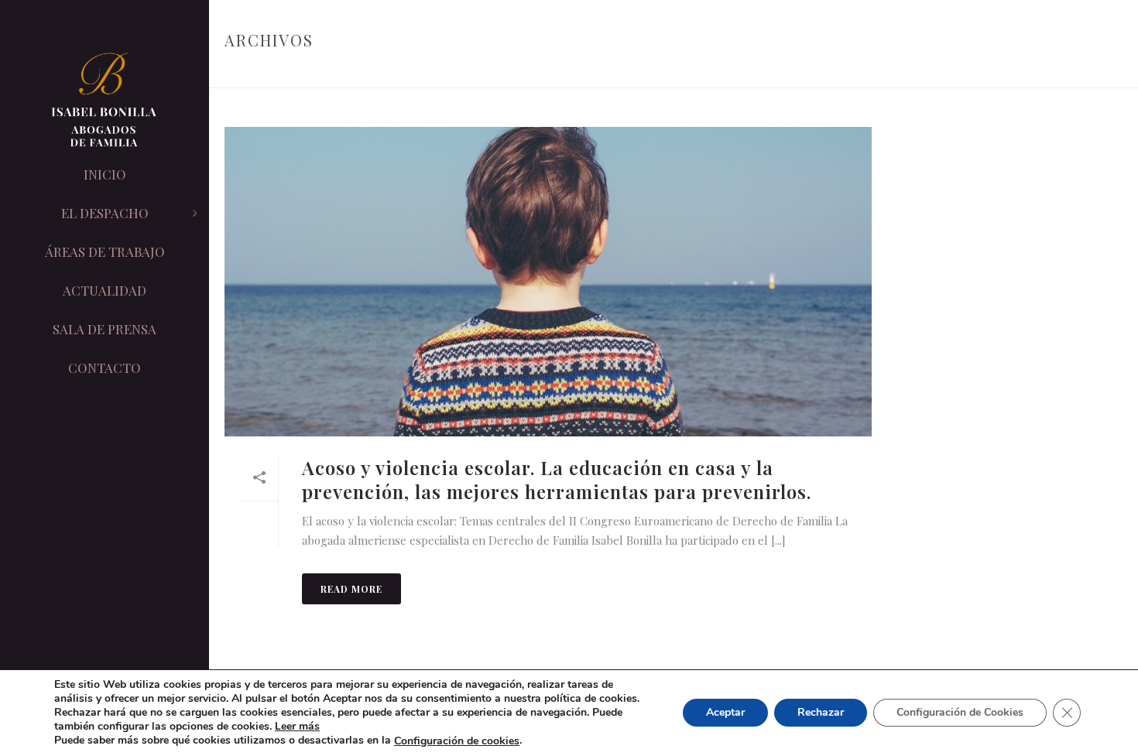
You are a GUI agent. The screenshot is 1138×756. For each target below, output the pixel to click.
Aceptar (725, 713)
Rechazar (820, 713)
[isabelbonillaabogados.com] (104, 100)
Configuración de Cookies (959, 713)
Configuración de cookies (456, 741)
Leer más (297, 726)
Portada (977, 72)
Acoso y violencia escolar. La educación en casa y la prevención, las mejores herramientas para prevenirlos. (556, 479)
